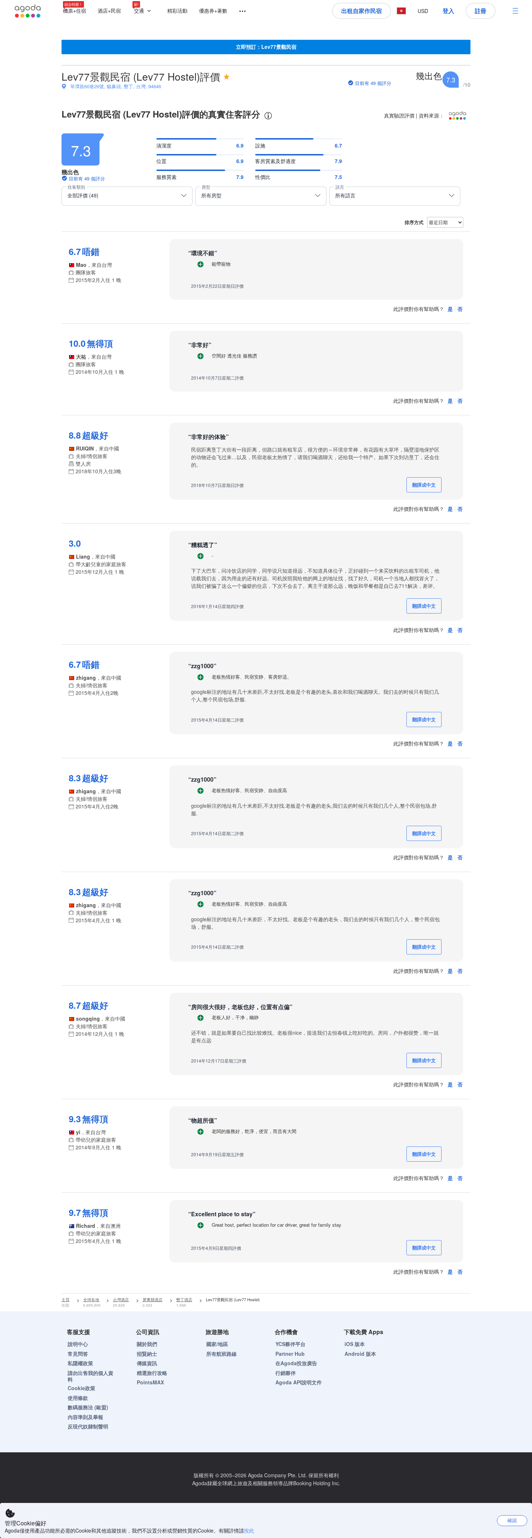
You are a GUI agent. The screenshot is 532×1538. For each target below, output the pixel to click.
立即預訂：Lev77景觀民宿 (266, 46)
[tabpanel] (266, 710)
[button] (144, 11)
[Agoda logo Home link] (28, 11)
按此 (249, 1530)
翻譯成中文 (424, 484)
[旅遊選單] (239, 11)
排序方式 (414, 222)
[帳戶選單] (515, 11)
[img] (226, 77)
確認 (512, 1520)
